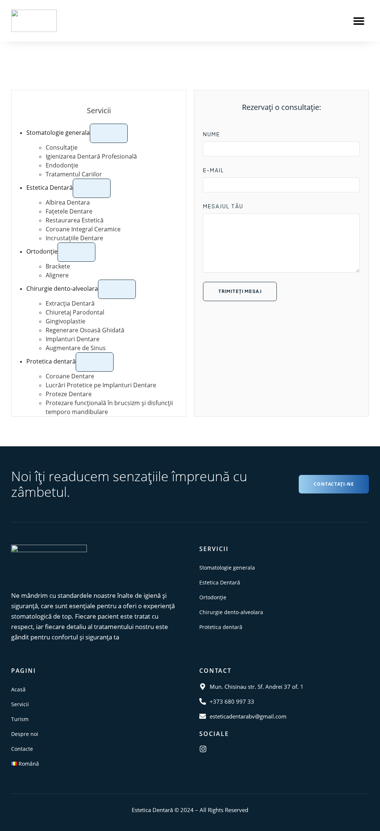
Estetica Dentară (219, 582)
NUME (211, 134)
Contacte (22, 748)
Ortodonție (212, 597)
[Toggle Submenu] (109, 133)
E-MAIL (213, 170)
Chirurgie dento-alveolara (231, 612)
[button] (359, 21)
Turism (20, 719)
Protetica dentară (220, 626)
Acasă (18, 689)
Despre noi (24, 733)
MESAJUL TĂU (223, 206)
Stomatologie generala (227, 567)
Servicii (20, 704)
